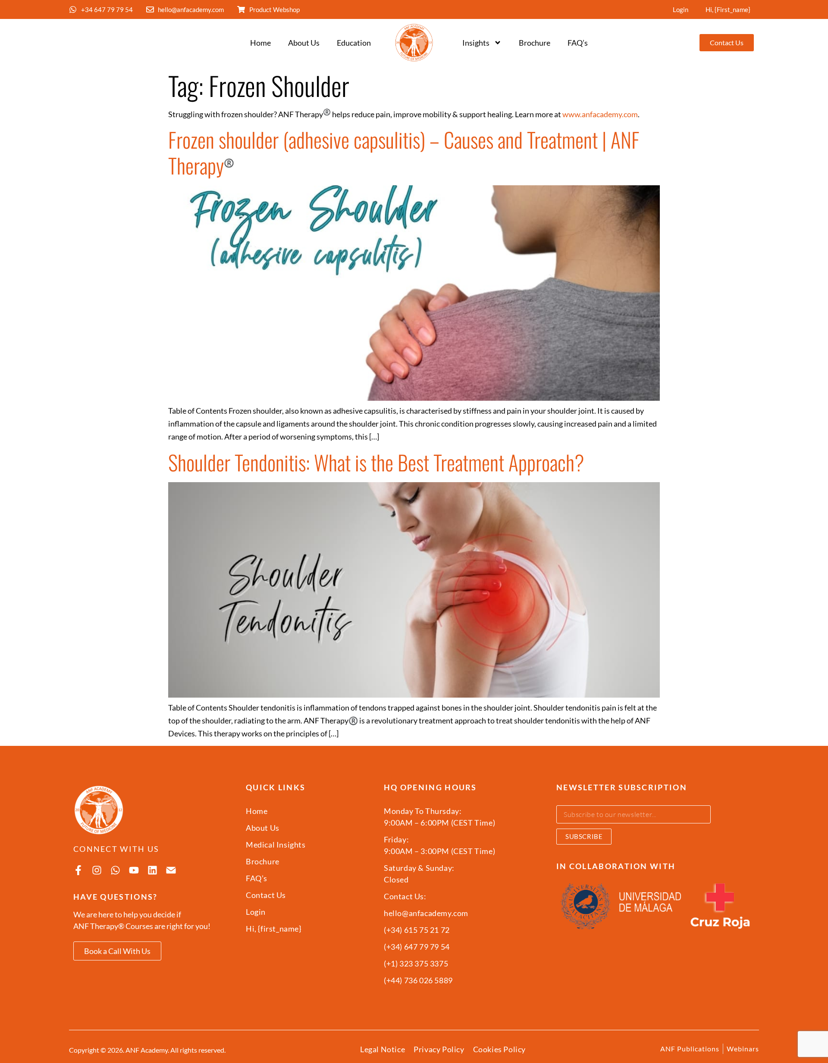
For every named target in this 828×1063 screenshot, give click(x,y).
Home (260, 42)
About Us (304, 42)
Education (354, 42)
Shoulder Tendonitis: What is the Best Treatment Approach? (376, 462)
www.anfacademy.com (600, 114)
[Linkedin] (152, 870)
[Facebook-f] (78, 870)
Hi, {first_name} (728, 9)
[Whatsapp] (115, 870)
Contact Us (266, 895)
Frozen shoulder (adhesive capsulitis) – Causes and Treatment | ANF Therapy (404, 152)
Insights (475, 42)
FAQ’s (578, 42)
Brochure (534, 42)
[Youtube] (134, 870)
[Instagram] (97, 870)
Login (680, 9)
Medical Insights (276, 844)
